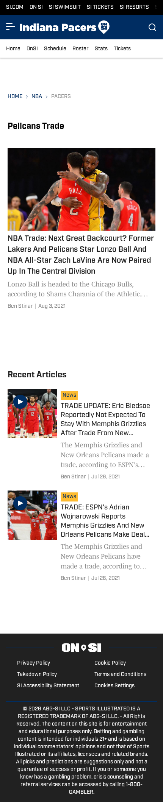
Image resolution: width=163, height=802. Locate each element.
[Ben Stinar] (20, 306)
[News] (71, 396)
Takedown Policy (37, 674)
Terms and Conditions (120, 674)
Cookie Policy (110, 663)
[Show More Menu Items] (10, 26)
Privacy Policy (33, 663)
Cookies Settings (114, 686)
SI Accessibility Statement (48, 686)
